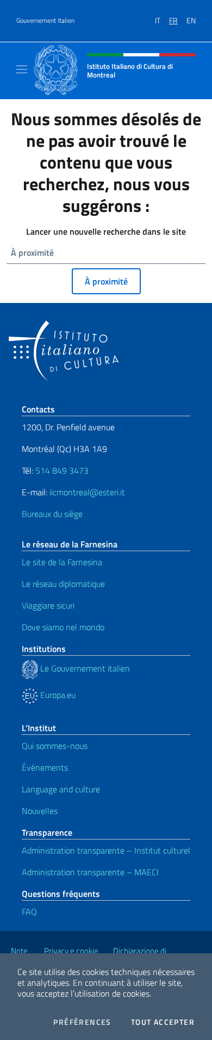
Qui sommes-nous (55, 745)
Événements (45, 767)
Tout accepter (163, 1022)
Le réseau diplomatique (63, 583)
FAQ (29, 911)
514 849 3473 (62, 470)
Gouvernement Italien (45, 20)
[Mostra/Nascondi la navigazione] (21, 69)
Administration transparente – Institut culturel (106, 850)
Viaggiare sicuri (48, 605)
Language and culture (61, 789)
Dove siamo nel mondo (63, 627)
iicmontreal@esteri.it (87, 492)
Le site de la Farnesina (62, 562)
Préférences (82, 1022)
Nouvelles (40, 810)
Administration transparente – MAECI (90, 871)
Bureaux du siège (52, 513)
